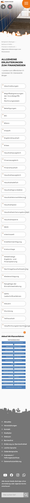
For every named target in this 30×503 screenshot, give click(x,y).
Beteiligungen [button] (10, 108)
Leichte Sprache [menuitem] (10, 448)
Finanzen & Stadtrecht (8, 47)
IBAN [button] (6, 227)
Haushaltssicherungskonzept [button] (15, 212)
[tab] (14, 86)
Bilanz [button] (6, 123)
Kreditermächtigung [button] (13, 242)
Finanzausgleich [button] (11, 160)
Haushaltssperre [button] (11, 220)
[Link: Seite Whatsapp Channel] (24, 475)
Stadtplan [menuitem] (8, 433)
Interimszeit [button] (9, 234)
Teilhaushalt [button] (9, 318)
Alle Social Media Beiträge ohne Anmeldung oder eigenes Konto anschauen (14, 483)
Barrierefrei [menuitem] (8, 440)
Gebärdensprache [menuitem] (11, 451)
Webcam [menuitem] (7, 437)
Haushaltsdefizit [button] (11, 183)
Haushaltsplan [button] (10, 205)
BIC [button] (5, 116)
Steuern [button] (7, 304)
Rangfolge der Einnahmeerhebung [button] (12, 285)
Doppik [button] (7, 131)
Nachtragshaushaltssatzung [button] (15, 269)
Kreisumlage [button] (9, 249)
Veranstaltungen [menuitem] (10, 426)
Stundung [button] (8, 311)
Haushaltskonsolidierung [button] (15, 197)
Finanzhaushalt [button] (11, 168)
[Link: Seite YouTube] (5, 475)
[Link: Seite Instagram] (17, 475)
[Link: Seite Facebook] (11, 475)
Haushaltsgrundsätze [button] (13, 190)
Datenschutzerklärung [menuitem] (12, 461)
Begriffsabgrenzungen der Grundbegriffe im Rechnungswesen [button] (13, 97)
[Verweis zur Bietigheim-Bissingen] (7, 1)
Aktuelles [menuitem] (7, 422)
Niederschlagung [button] (11, 276)
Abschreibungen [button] (11, 86)
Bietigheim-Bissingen (8, 42)
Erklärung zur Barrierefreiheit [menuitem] (15, 444)
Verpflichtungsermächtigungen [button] (15, 326)
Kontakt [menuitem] (7, 429)
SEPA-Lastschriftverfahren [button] (12, 295)
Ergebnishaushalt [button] (11, 138)
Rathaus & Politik (7, 44)
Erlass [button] (6, 145)
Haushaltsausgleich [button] (12, 153)
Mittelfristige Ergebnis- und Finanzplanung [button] (10, 259)
